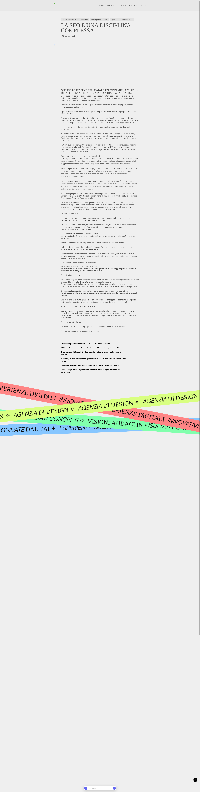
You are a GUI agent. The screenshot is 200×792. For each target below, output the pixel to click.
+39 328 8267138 (69, 471)
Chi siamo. (113, 474)
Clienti (112, 471)
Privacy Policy (125, 502)
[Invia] (114, 788)
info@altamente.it (72, 469)
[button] (145, 5)
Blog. (112, 483)
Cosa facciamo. (115, 476)
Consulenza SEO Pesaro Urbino (75, 19)
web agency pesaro (99, 19)
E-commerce (151, 474)
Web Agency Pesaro (125, 504)
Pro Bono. (113, 481)
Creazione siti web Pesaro (110, 504)
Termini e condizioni (137, 502)
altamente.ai (114, 488)
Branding (150, 469)
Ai (148, 479)
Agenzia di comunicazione (121, 19)
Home (112, 469)
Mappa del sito (106, 502)
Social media (151, 476)
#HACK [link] (95, 266)
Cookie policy (116, 502)
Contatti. (113, 486)
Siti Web (150, 471)
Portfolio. (113, 479)
